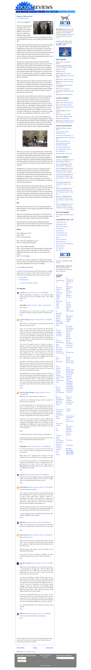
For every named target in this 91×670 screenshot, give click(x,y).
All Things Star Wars (61, 224)
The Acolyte (59, 287)
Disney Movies (60, 231)
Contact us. (46, 657)
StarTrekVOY (69, 390)
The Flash (58, 372)
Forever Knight (60, 377)
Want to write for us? (45, 655)
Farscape (58, 368)
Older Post (49, 648)
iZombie (58, 418)
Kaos (57, 430)
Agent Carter (59, 292)
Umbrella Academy (68, 410)
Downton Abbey (60, 353)
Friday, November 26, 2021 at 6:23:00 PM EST (37, 292)
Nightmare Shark (68, 116)
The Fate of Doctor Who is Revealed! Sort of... (62, 132)
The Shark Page (60, 248)
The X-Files (69, 440)
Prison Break (69, 343)
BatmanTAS (59, 313)
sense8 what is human (64, 165)
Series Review (67, 73)
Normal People (70, 311)
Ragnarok (68, 357)
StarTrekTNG (69, 388)
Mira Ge (58, 164)
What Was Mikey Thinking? (27, 392)
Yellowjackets (69, 445)
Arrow (57, 306)
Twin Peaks (69, 404)
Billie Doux (23, 522)
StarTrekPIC (69, 385)
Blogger (48, 665)
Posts (19, 658)
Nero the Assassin (68, 303)
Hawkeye (24, 283)
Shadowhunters (70, 371)
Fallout (58, 366)
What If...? (69, 433)
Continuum (59, 334)
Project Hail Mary (68, 94)
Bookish (58, 320)
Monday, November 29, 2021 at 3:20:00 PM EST (40, 535)
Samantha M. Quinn (22, 271)
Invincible (58, 413)
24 (56, 282)
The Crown (59, 335)
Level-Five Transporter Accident (64, 67)
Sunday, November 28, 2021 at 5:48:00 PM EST (38, 446)
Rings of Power (70, 362)
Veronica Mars (69, 421)
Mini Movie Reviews (61, 241)
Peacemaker (69, 326)
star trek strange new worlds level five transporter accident (64, 170)
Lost (57, 453)
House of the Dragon (59, 403)
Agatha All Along (59, 290)
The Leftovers (59, 442)
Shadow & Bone (70, 369)
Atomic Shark (67, 114)
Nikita (67, 309)
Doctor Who (59, 348)
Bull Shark (66, 118)
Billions (58, 318)
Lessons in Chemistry (58, 448)
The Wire (68, 435)
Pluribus (68, 337)
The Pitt (68, 335)
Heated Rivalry (60, 399)
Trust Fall (63, 69)
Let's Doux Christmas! (61, 235)
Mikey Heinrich (24, 487)
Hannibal (58, 397)
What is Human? (64, 100)
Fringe (57, 379)
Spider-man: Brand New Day (64, 82)
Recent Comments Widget (71, 209)
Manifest (68, 288)
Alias (57, 299)
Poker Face (69, 338)
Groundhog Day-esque (61, 233)
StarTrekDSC (69, 383)
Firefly (57, 370)
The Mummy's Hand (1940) (65, 107)
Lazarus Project (60, 441)
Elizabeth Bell (59, 174)
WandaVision (69, 426)
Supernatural (69, 392)
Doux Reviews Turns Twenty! (63, 147)
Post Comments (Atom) (29, 651)
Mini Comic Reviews (61, 239)
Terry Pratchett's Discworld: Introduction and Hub (63, 144)
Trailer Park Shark (68, 102)
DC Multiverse (59, 228)
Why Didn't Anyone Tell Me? (65, 138)
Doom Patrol (59, 351)
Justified (58, 425)
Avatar (57, 308)
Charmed (58, 330)
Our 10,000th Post (60, 151)
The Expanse (59, 361)
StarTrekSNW (69, 387)
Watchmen (68, 428)
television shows (70, 34)
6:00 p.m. (63, 71)
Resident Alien (70, 361)
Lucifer (58, 454)
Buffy (57, 325)
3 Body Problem (60, 280)
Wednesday (69, 430)
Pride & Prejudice (60, 246)
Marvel (58, 237)
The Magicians (70, 280)
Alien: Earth (59, 301)
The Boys (58, 316)
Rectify (68, 359)
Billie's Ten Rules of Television (64, 153)
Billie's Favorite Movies (62, 226)
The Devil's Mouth (68, 79)
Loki (57, 451)
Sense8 (68, 368)
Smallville (68, 376)
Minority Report (68, 105)
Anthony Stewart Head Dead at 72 (64, 135)
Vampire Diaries (70, 416)
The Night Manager (68, 306)
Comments (21, 661)
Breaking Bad (59, 323)
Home (35, 648)
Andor (57, 303)
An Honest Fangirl (25, 319)
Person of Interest (68, 332)
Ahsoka (58, 298)
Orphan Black (69, 316)
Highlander (59, 401)
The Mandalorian (69, 286)
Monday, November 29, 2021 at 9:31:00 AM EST (40, 487)
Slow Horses (69, 374)
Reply (21, 300)
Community (59, 332)
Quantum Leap (69, 352)
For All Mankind (58, 374)
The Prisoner (69, 345)
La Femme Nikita (58, 436)
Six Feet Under (70, 373)
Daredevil (58, 341)
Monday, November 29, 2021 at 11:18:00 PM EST (38, 613)
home (24, 280)
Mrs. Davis (69, 297)
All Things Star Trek (61, 222)
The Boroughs (59, 322)
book (65, 36)
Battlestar (58, 315)
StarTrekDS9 (69, 381)
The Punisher (69, 347)
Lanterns (58, 439)
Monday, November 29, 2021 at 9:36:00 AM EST (38, 522)
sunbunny (22, 292)
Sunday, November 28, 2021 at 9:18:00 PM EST (37, 474)
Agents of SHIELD (58, 295)
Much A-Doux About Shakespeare (64, 243)
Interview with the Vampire (59, 410)
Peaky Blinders (70, 328)
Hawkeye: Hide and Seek (24, 16)
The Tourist (69, 397)
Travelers (68, 399)
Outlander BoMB (68, 320)
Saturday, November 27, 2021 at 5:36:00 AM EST (38, 305)
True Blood (69, 400)
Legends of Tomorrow (59, 445)
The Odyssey (67, 89)
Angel (57, 304)
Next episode (23, 277)
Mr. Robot (68, 295)
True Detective (69, 402)
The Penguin (69, 330)
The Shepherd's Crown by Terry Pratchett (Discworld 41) (65, 121)
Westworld (69, 431)
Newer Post (20, 648)
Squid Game (69, 378)
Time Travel (59, 250)
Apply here (62, 271)
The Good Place (60, 392)
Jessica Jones (59, 423)
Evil (57, 360)
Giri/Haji (58, 391)
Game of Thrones (58, 388)
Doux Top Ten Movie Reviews (63, 149)
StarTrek (68, 380)
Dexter (57, 346)
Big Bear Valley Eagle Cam (63, 141)
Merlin (68, 290)
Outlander (68, 318)
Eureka (58, 358)
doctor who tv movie (61, 184)
